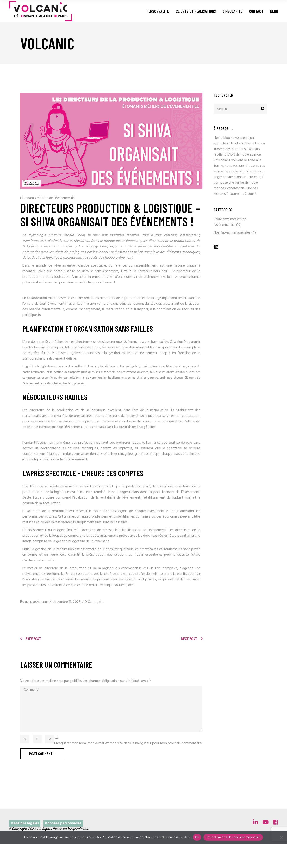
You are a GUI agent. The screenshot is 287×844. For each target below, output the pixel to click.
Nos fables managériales (232, 233)
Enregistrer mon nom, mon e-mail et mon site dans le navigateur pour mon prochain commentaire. (128, 743)
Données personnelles (63, 823)
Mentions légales (24, 823)
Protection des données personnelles (233, 837)
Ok (197, 837)
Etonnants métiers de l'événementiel (47, 198)
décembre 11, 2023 (66, 602)
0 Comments (94, 602)
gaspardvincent (36, 602)
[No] (281, 837)
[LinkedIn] (216, 249)
